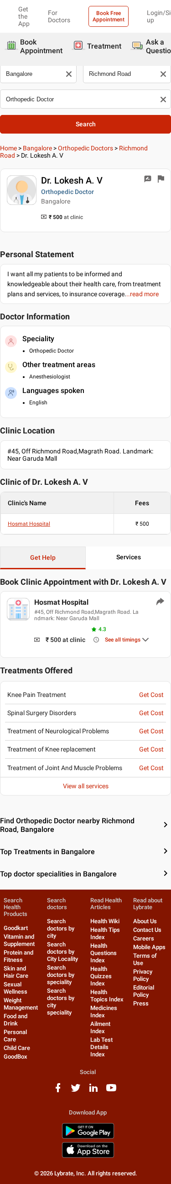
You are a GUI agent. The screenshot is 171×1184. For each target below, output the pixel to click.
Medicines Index (103, 1012)
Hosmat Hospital (29, 524)
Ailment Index (100, 1027)
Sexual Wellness (15, 988)
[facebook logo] (57, 1091)
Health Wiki (104, 921)
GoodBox (15, 1056)
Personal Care (15, 1036)
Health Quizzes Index (101, 976)
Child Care (17, 1048)
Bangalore (37, 148)
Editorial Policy (143, 991)
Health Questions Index (103, 953)
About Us (145, 921)
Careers (143, 938)
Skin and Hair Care (16, 972)
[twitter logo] (75, 1091)
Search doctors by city (60, 928)
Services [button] (128, 557)
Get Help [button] (43, 557)
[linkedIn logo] (93, 1091)
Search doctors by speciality (60, 974)
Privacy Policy (142, 975)
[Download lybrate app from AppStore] (88, 1156)
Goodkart (16, 928)
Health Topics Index (107, 996)
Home (8, 148)
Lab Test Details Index (101, 1047)
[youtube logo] (111, 1091)
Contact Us (147, 929)
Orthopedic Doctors (85, 148)
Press (141, 1003)
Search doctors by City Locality (62, 951)
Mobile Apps (149, 947)
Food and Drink (15, 1020)
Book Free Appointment (108, 16)
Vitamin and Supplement (19, 940)
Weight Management (21, 1004)
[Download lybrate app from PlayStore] (88, 1137)
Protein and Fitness (18, 956)
